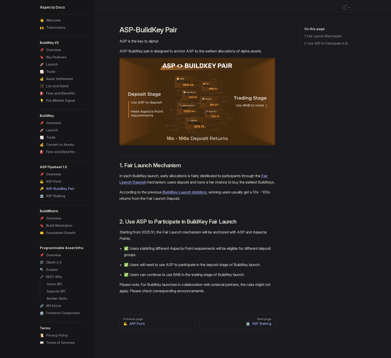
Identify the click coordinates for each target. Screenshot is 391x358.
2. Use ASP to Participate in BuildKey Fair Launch (327, 43)
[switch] (346, 7)
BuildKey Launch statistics (185, 192)
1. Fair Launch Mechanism (323, 36)
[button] (63, 42)
